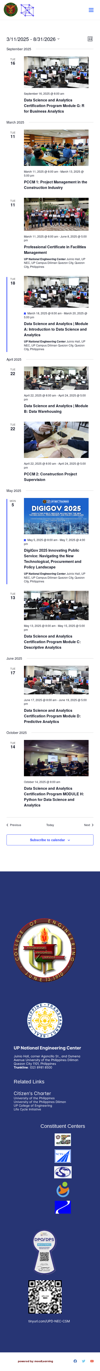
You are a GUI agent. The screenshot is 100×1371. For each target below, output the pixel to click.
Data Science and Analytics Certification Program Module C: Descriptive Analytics (52, 641)
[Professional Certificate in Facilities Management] (56, 214)
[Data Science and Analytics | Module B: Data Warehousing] (56, 378)
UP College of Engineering (33, 1105)
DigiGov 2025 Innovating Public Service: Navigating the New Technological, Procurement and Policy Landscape (52, 559)
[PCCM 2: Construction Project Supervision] (56, 440)
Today (50, 825)
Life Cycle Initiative (27, 1109)
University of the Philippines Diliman (40, 1102)
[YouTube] (92, 1361)
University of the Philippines (34, 1098)
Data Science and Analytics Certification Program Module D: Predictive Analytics (52, 716)
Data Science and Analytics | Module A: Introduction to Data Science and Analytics (56, 329)
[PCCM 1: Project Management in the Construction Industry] (56, 148)
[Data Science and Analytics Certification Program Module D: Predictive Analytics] (56, 680)
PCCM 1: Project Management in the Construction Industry (55, 184)
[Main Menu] (91, 10)
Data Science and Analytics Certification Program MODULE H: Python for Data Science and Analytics (54, 797)
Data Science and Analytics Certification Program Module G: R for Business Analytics (54, 105)
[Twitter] (83, 1361)
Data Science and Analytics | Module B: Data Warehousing (56, 408)
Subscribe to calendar (47, 839)
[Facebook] (75, 1361)
